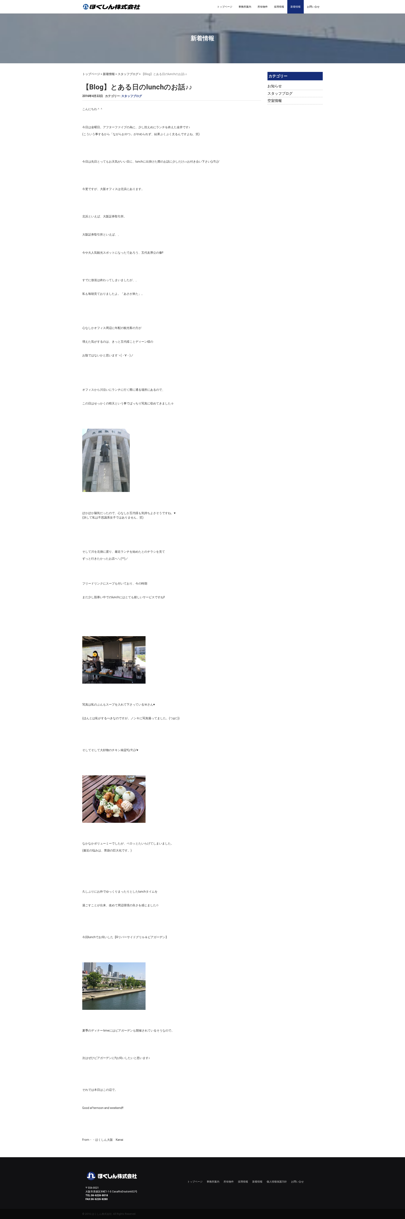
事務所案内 (245, 6)
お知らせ (274, 86)
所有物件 (263, 6)
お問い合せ (313, 6)
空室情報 (274, 100)
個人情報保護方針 (277, 1181)
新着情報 (295, 6)
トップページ (224, 6)
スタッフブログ (128, 74)
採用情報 (279, 6)
